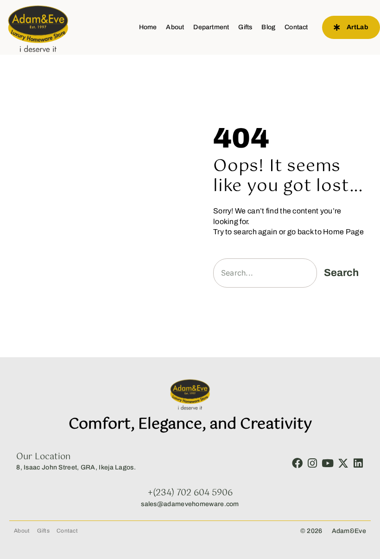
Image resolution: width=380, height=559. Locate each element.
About (175, 27)
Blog (268, 27)
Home (148, 27)
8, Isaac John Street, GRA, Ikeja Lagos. (76, 467)
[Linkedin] (358, 463)
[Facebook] (297, 463)
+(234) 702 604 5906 (190, 493)
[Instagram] (312, 463)
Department (211, 27)
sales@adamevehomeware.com (190, 504)
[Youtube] (328, 463)
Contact (296, 27)
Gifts (245, 27)
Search (341, 272)
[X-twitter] (343, 463)
